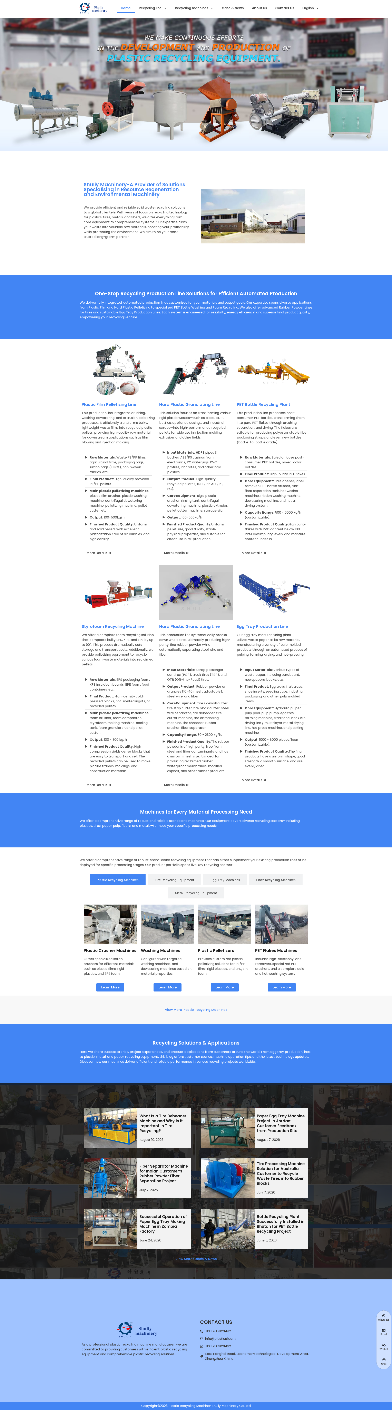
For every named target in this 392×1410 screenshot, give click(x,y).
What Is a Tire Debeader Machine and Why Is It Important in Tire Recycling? (162, 1123)
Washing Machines (160, 950)
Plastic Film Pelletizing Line (109, 404)
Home (126, 8)
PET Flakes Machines (276, 950)
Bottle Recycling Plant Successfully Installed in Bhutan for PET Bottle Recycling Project (280, 1224)
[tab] (118, 879)
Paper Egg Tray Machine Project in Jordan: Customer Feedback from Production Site (281, 1123)
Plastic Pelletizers (216, 950)
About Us (259, 8)
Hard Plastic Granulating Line (189, 404)
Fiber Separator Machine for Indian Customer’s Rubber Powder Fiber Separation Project (163, 1174)
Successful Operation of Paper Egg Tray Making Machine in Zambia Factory (163, 1224)
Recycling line (150, 8)
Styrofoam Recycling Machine (113, 626)
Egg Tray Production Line (262, 626)
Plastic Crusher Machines (110, 950)
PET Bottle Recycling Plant (263, 404)
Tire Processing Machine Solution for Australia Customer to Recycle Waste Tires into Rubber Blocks (281, 1173)
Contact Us (284, 8)
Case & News (233, 8)
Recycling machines (191, 8)
